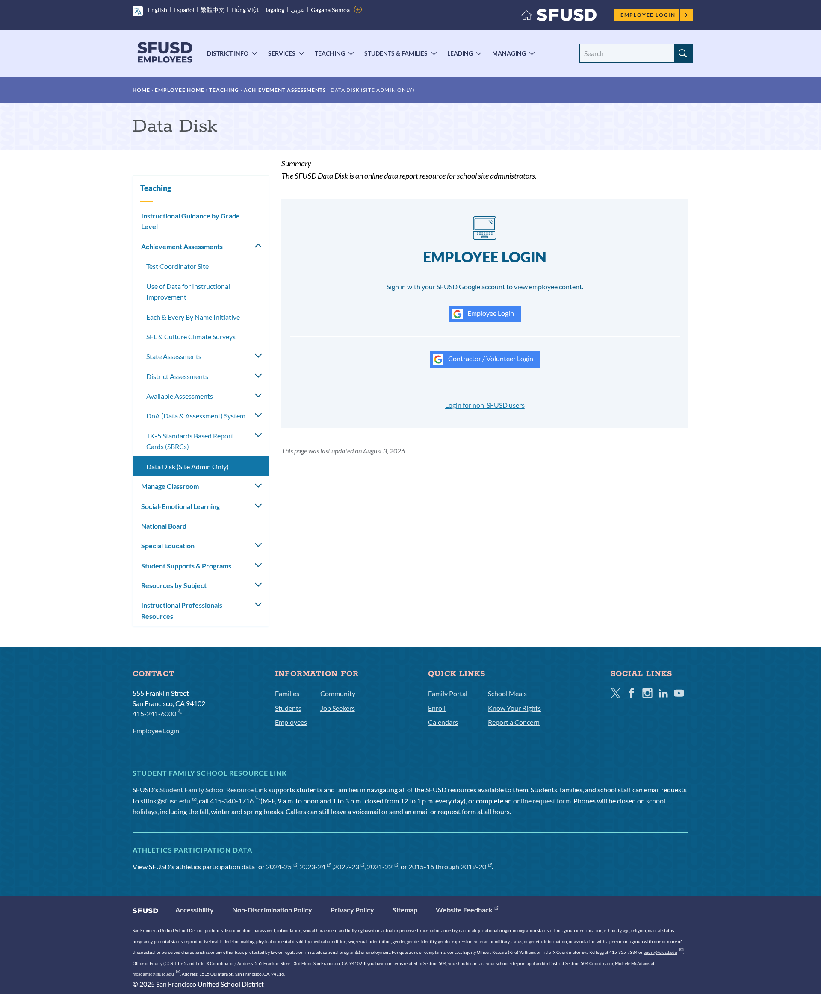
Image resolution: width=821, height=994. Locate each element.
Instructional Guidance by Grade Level (190, 221)
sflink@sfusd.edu (165, 801)
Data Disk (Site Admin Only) (187, 466)
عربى (297, 9)
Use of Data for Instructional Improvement (188, 291)
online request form (542, 801)
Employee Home (179, 90)
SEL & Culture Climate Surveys (191, 336)
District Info (227, 53)
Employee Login (648, 15)
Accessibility (194, 910)
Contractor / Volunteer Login (490, 358)
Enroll (437, 708)
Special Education (168, 545)
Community (337, 693)
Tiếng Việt (245, 9)
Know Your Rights (514, 708)
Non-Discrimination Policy (272, 910)
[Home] (559, 17)
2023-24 (312, 866)
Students (288, 708)
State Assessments (173, 356)
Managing (509, 53)
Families (287, 693)
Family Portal (447, 693)
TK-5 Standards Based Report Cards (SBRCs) (189, 441)
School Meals (507, 693)
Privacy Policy (352, 910)
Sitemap (405, 910)
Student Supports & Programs (186, 566)
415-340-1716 (232, 801)
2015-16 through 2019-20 (447, 866)
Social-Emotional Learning (180, 506)
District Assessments (177, 376)
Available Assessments (179, 396)
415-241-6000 (154, 713)
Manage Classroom (170, 486)
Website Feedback (464, 910)
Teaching (330, 53)
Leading (460, 53)
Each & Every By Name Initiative (193, 317)
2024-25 (279, 866)
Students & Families (396, 53)
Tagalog (274, 9)
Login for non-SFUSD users (485, 405)
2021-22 (380, 866)
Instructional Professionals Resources (181, 610)
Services (281, 53)
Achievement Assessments (285, 90)
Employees (291, 722)
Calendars (443, 722)
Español (184, 9)
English (157, 9)
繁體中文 (212, 9)
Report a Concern (514, 722)
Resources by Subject (174, 585)
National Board (163, 526)
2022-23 (346, 866)
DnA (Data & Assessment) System (195, 416)
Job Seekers (337, 708)
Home (141, 90)
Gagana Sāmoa (330, 9)
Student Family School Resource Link (213, 789)
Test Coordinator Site (177, 266)
